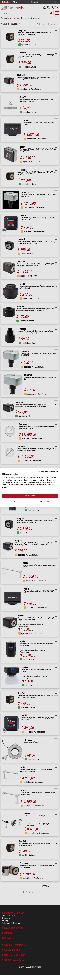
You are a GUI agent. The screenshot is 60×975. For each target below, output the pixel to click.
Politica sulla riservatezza (48, 471)
